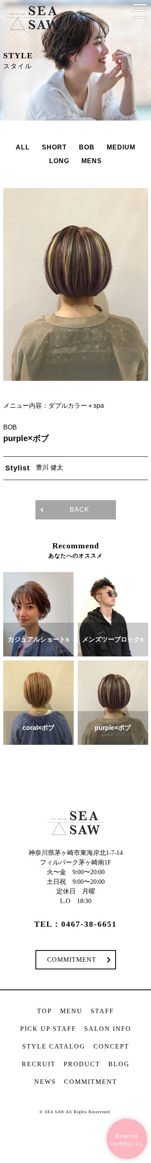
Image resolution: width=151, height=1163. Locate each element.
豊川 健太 (49, 467)
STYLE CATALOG (53, 1046)
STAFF (102, 1011)
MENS (91, 160)
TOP (44, 1011)
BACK (79, 509)
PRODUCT (82, 1064)
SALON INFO (107, 1028)
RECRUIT (39, 1064)
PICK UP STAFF (48, 1028)
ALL (23, 147)
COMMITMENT (71, 959)
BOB (87, 147)
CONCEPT (111, 1046)
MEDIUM (121, 147)
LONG (59, 160)
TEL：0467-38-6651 (75, 924)
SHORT (54, 147)
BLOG (119, 1064)
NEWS (45, 1081)
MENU (71, 1011)
